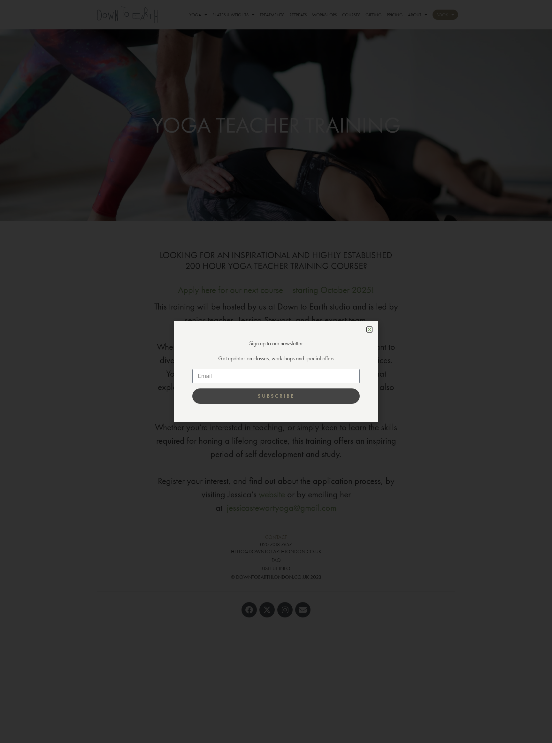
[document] (276, 371)
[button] (369, 329)
